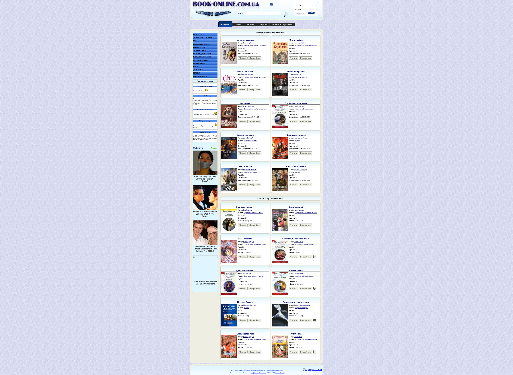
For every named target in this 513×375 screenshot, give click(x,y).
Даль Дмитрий (248, 138)
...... (314, 257)
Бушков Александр (300, 169)
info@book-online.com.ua (258, 373)
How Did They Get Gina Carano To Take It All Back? (205, 179)
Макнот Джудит (299, 210)
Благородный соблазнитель (296, 239)
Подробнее (254, 58)
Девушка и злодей (245, 270)
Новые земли (245, 167)
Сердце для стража (296, 135)
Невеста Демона (245, 302)
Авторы (250, 24)
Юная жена (296, 334)
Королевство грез (245, 334)
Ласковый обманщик (205, 96)
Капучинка (245, 103)
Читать (242, 58)
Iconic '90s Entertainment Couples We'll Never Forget (205, 213)
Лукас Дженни (299, 106)
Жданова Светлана (249, 305)
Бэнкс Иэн (297, 74)
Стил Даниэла (248, 74)
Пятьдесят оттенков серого (296, 302)
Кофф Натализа (248, 106)
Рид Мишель (247, 210)
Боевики (297, 172)
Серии (238, 24)
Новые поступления (282, 24)
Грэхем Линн (298, 242)
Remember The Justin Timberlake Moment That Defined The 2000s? (205, 248)
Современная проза (301, 308)
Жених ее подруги (245, 207)
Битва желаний (295, 207)
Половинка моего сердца (205, 109)
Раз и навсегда (245, 239)
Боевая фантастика (301, 77)
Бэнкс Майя (298, 337)
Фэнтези (297, 140)
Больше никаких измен (296, 103)
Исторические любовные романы (255, 45)
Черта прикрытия (296, 71)
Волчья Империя (245, 135)
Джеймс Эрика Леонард (302, 305)
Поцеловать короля (205, 86)
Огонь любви (296, 40)
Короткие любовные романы (304, 109)
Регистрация (300, 13)
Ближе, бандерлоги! (296, 167)
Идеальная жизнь (245, 71)
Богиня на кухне (205, 132)
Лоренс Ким (247, 273)
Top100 (263, 24)
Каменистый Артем (300, 138)
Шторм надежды (205, 121)
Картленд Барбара (249, 43)
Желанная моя (296, 270)
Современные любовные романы (255, 77)
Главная (225, 24)
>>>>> (210, 91)
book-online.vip (280, 373)
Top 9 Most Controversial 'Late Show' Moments (205, 282)
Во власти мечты (245, 40)
